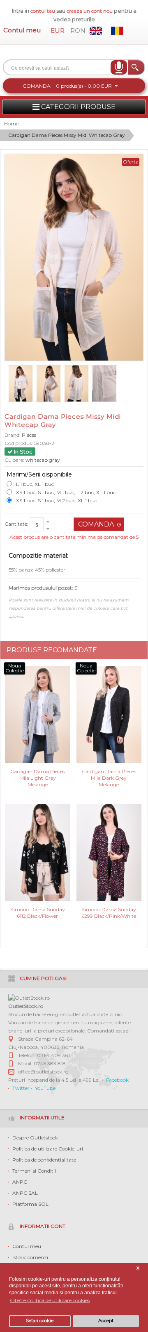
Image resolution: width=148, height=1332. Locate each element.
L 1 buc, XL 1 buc (35, 484)
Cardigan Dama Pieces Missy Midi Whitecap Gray (66, 135)
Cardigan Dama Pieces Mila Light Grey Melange (37, 777)
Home (11, 123)
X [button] (137, 1268)
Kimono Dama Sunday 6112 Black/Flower (37, 912)
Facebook (117, 1080)
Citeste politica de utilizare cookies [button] (50, 1300)
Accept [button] (105, 1320)
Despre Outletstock (35, 1138)
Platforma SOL (30, 1204)
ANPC (19, 1182)
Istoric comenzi (30, 1257)
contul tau (42, 11)
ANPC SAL (25, 1193)
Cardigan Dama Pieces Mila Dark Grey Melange (109, 777)
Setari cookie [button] (39, 1320)
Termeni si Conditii (34, 1171)
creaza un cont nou (90, 11)
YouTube (45, 1088)
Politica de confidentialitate (44, 1160)
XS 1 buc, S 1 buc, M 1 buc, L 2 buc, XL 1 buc (66, 492)
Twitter (21, 1088)
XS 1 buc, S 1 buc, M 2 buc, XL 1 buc (56, 500)
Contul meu (22, 30)
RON (78, 30)
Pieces (29, 435)
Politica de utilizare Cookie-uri (47, 1149)
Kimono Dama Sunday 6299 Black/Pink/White (108, 912)
